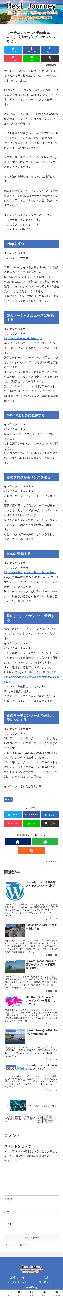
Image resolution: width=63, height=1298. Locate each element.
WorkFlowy (31, 1287)
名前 (8, 1199)
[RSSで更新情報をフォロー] (31, 850)
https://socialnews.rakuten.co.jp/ (23, 338)
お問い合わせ (17, 1277)
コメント (11, 1161)
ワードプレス (46, 1282)
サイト (8, 1224)
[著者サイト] (18, 842)
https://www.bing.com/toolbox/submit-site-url (30, 572)
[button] (56, 674)
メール (9, 1211)
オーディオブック (17, 1282)
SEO (9, 799)
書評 (46, 1277)
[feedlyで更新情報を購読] (45, 842)
